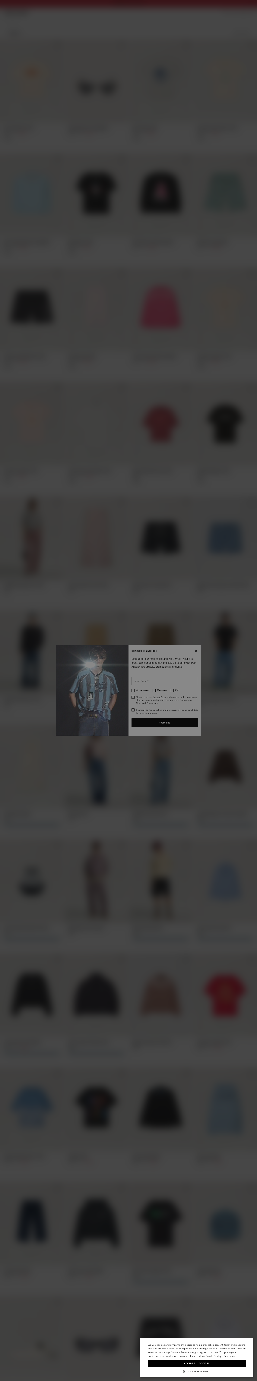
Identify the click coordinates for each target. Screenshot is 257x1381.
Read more (230, 1356)
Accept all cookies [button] (196, 1363)
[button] (197, 1371)
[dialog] (196, 1357)
